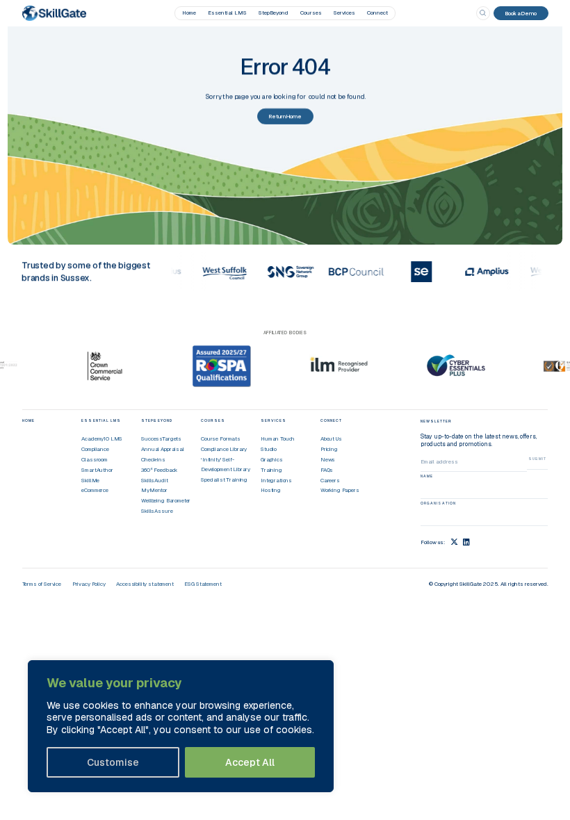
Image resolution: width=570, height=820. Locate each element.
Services (344, 12)
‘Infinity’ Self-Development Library (225, 464)
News (327, 459)
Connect (377, 12)
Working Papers (339, 489)
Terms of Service (41, 583)
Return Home (285, 116)
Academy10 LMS (101, 438)
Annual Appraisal (162, 448)
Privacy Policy (89, 583)
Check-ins (153, 459)
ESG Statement (202, 583)
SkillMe (90, 480)
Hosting (271, 489)
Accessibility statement (144, 583)
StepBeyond (273, 12)
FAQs (326, 469)
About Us (331, 438)
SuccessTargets (161, 438)
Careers (330, 480)
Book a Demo (521, 13)
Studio (269, 448)
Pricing (329, 448)
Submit (537, 459)
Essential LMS (227, 12)
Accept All (250, 762)
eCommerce (94, 489)
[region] (181, 726)
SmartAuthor (97, 469)
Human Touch (278, 438)
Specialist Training (224, 479)
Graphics (272, 459)
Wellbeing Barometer (165, 500)
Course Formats (221, 438)
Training (271, 469)
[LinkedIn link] (466, 542)
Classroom (94, 459)
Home (189, 12)
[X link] (454, 542)
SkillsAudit (154, 480)
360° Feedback (159, 469)
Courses (311, 12)
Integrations (276, 480)
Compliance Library (224, 448)
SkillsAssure (156, 510)
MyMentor (154, 489)
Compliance (94, 448)
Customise (113, 762)
